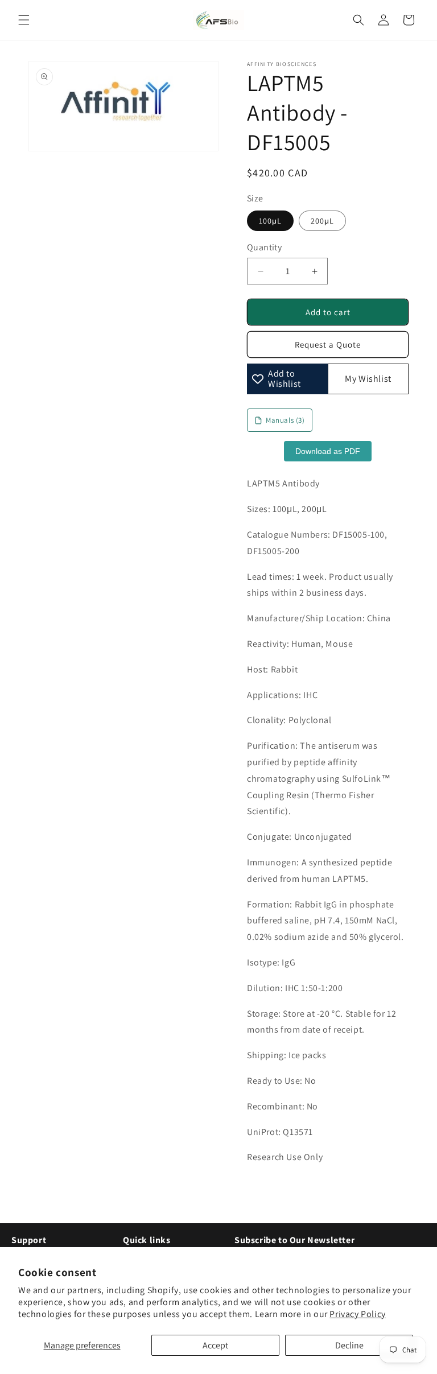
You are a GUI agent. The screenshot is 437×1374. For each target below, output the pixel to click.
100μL (270, 221)
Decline (349, 1345)
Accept (215, 1345)
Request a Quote (328, 344)
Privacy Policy (357, 1314)
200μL (322, 221)
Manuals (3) (285, 420)
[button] (23, 19)
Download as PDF (327, 451)
